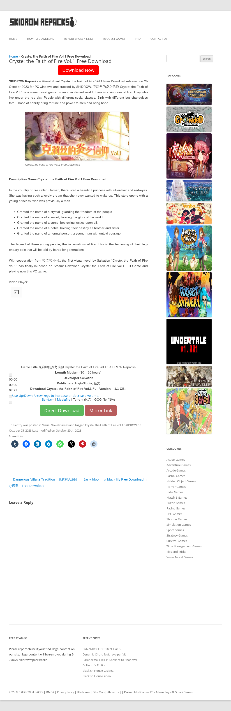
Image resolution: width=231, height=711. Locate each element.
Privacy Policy (65, 692)
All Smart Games (182, 692)
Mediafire (63, 399)
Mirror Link (100, 410)
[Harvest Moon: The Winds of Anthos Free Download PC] (189, 269)
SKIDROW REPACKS (31, 692)
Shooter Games (176, 519)
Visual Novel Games (55, 425)
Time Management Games (184, 546)
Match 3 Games (176, 497)
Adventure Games (178, 465)
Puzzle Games (175, 503)
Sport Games (175, 530)
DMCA (50, 692)
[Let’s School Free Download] (189, 432)
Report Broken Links (78, 39)
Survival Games (176, 541)
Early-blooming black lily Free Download (115, 479)
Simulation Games (178, 525)
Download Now (78, 70)
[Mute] (10, 396)
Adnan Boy (162, 692)
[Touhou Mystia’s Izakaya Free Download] (189, 177)
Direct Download (61, 410)
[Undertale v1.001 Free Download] (189, 363)
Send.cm (48, 399)
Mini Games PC (143, 692)
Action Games (175, 460)
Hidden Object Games (181, 481)
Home (13, 39)
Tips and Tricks (176, 552)
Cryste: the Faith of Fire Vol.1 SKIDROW (111, 425)
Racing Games (175, 508)
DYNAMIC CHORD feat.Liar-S (101, 649)
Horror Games (176, 487)
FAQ (138, 39)
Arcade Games (176, 470)
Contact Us (158, 39)
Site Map (98, 692)
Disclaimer (83, 692)
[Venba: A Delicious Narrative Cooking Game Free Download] (189, 223)
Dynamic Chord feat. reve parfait (104, 654)
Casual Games (175, 476)
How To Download (40, 39)
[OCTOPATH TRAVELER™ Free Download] (189, 386)
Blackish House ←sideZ (98, 671)
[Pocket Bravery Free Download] (189, 316)
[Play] (10, 375)
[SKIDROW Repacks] (43, 26)
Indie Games (174, 492)
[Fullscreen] (10, 402)
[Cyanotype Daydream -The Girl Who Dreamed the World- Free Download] (189, 200)
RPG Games (174, 514)
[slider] (13, 385)
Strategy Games (177, 535)
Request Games (114, 39)
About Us (113, 692)
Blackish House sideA (97, 676)
